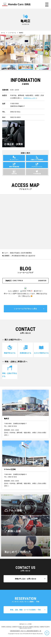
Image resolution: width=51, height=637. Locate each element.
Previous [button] (2, 49)
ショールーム (12, 32)
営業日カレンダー (30, 98)
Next (38, 67)
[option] (25, 49)
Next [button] (48, 49)
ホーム (3, 32)
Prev (12, 67)
